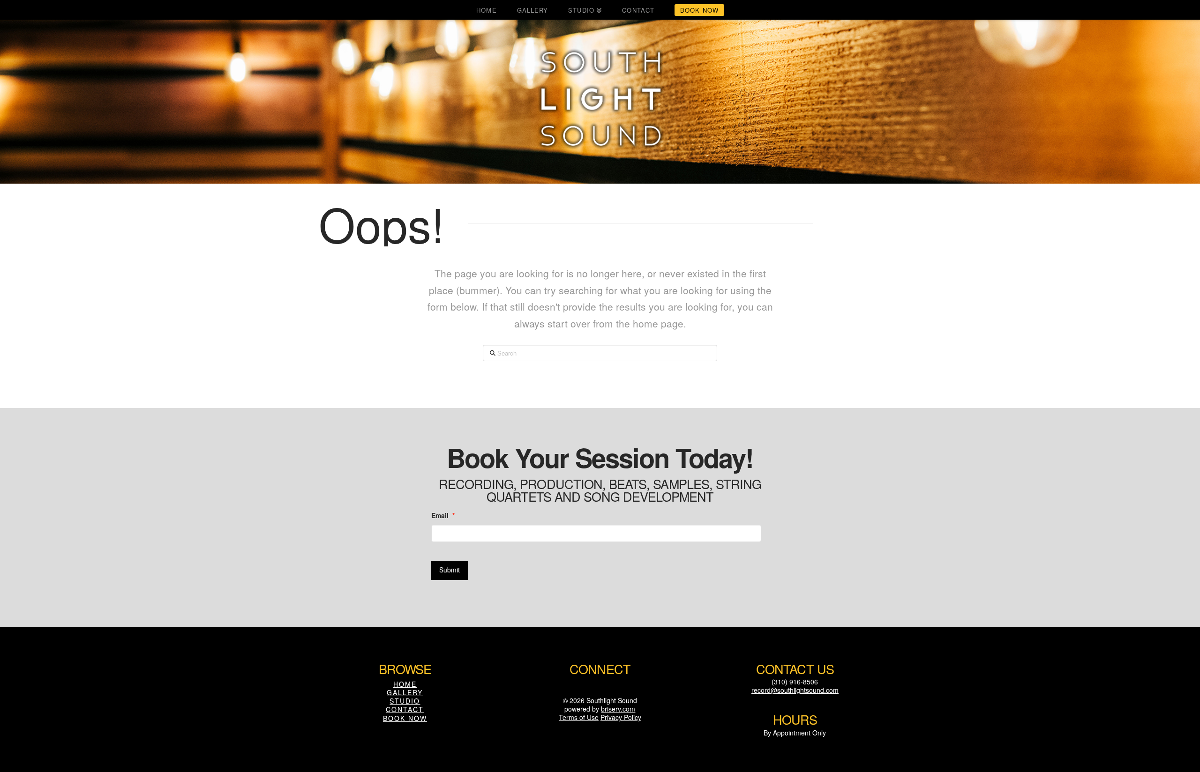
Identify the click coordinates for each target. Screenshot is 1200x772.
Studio (405, 701)
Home (405, 684)
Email (443, 515)
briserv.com (618, 708)
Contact (405, 709)
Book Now (405, 718)
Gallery (405, 692)
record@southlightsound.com (795, 690)
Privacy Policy (620, 717)
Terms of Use (579, 717)
